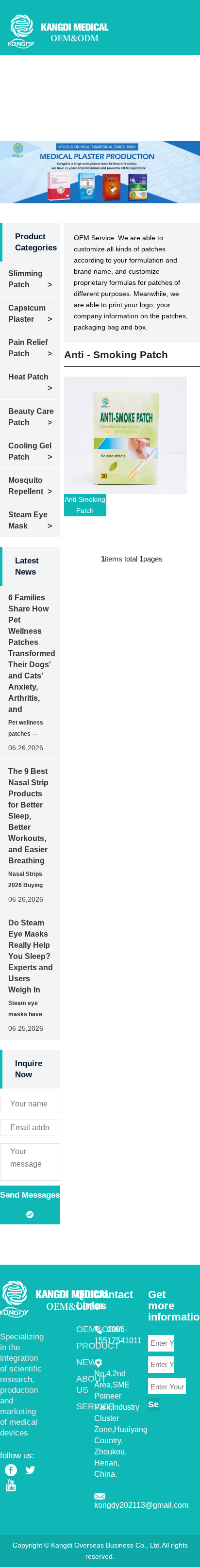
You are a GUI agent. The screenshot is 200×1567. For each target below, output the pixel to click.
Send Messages (30, 1195)
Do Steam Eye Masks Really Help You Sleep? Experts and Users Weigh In (30, 956)
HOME (64, 75)
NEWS (64, 103)
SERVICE (152, 103)
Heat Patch (28, 377)
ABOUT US (105, 103)
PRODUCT (154, 75)
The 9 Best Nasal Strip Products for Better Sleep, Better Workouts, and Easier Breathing (28, 816)
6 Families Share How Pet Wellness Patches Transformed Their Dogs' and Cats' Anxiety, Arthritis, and (31, 653)
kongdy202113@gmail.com (141, 1505)
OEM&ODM (105, 75)
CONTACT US (77, 132)
